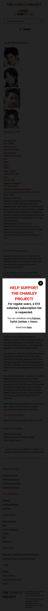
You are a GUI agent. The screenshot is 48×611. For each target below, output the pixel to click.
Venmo (33, 321)
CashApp (22, 321)
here (29, 327)
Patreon (36, 318)
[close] (40, 283)
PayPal (13, 321)
